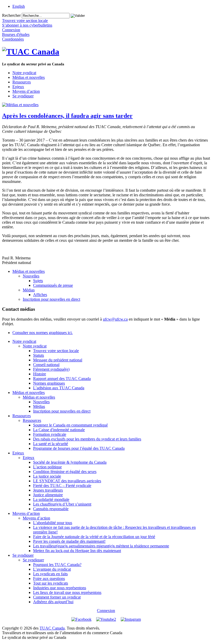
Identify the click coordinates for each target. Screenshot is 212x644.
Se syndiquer (23, 96)
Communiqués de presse (53, 285)
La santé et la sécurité (50, 443)
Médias (29, 290)
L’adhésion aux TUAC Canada (58, 388)
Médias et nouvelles (28, 77)
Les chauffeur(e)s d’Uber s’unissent (62, 504)
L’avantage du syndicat (52, 569)
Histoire (39, 374)
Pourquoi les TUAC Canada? (57, 564)
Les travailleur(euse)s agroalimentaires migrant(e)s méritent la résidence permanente (101, 546)
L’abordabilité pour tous (52, 523)
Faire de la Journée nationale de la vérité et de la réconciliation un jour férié (94, 536)
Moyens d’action (26, 91)
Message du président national (57, 360)
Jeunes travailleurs (48, 490)
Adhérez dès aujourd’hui (53, 602)
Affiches (40, 294)
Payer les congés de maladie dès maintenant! (69, 541)
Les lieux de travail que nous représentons (67, 592)
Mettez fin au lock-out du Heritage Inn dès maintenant (77, 550)
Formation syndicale (49, 434)
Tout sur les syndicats (50, 583)
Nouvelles (31, 276)
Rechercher (11, 15)
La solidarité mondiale (51, 499)
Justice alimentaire (48, 495)
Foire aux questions (49, 578)
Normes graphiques (49, 383)
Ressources (21, 82)
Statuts (38, 355)
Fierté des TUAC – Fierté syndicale (62, 485)
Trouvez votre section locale (56, 350)
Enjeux (18, 86)
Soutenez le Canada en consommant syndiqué (70, 425)
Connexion (106, 610)
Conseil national (46, 364)
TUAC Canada (52, 628)
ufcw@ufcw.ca (115, 319)
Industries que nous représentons (59, 588)
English (18, 6)
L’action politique (47, 467)
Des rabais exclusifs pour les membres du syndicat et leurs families (87, 439)
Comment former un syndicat (57, 597)
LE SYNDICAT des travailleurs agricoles (67, 481)
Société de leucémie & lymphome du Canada (70, 462)
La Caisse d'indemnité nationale (59, 430)
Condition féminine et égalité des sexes (64, 471)
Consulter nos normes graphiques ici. (42, 332)
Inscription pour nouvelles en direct (51, 299)
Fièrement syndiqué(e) (51, 369)
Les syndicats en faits (50, 574)
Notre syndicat (24, 73)
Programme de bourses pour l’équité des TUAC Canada (79, 448)
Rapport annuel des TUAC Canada (62, 378)
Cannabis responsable (51, 509)
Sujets (38, 280)
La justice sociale (47, 476)
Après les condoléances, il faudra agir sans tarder (67, 115)
